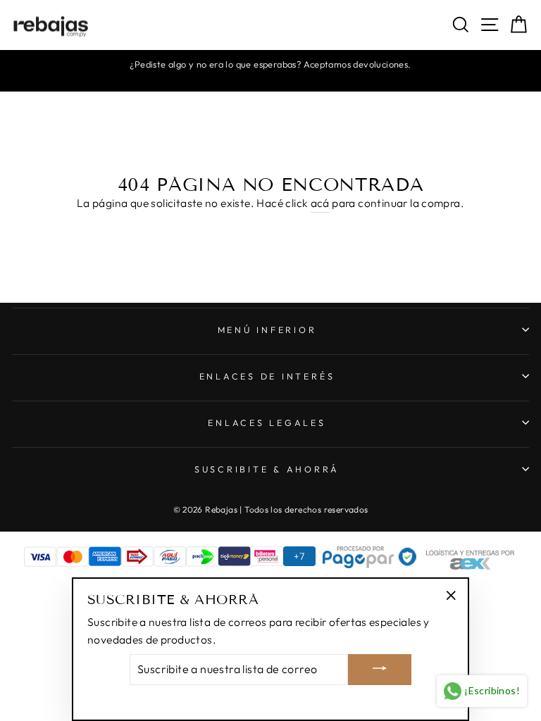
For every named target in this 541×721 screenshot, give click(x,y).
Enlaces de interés (267, 376)
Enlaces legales (266, 422)
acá (320, 203)
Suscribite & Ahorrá (267, 469)
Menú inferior (267, 329)
